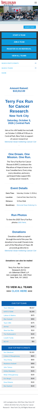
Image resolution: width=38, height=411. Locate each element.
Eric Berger (7, 378)
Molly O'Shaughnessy (11, 375)
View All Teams (19, 56)
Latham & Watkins (10, 315)
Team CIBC (7, 323)
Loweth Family (8, 338)
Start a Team (19, 35)
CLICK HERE (19, 291)
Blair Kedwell (8, 319)
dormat (6, 326)
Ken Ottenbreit (8, 352)
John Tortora (8, 367)
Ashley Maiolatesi (9, 371)
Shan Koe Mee (9, 330)
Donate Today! (30, 27)
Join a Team (19, 42)
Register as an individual (19, 49)
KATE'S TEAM (8, 311)
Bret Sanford (8, 386)
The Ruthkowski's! (10, 334)
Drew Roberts (8, 382)
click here (22, 222)
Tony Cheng (8, 360)
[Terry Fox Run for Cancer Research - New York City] (8, 3)
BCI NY (6, 341)
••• (35, 63)
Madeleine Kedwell (10, 363)
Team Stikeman (9, 308)
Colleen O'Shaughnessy (12, 356)
